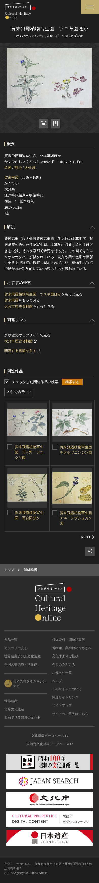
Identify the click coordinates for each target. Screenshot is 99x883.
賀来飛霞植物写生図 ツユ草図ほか (32, 294)
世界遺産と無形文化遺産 (22, 656)
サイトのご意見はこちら (70, 714)
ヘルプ (57, 681)
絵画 (7, 168)
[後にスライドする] (88, 537)
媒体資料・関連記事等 (68, 640)
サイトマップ (62, 705)
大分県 (30, 168)
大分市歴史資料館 (18, 306)
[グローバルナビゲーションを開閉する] (90, 7)
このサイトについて (67, 689)
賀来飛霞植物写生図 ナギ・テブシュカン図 (77, 518)
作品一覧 (11, 640)
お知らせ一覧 (62, 672)
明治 (18, 168)
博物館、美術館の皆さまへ (72, 648)
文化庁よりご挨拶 (65, 656)
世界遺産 (11, 701)
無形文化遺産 (14, 709)
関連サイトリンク (65, 697)
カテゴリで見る (15, 648)
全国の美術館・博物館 (20, 664)
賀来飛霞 (11, 177)
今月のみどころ (63, 664)
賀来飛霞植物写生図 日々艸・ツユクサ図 (29, 452)
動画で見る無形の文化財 (22, 717)
